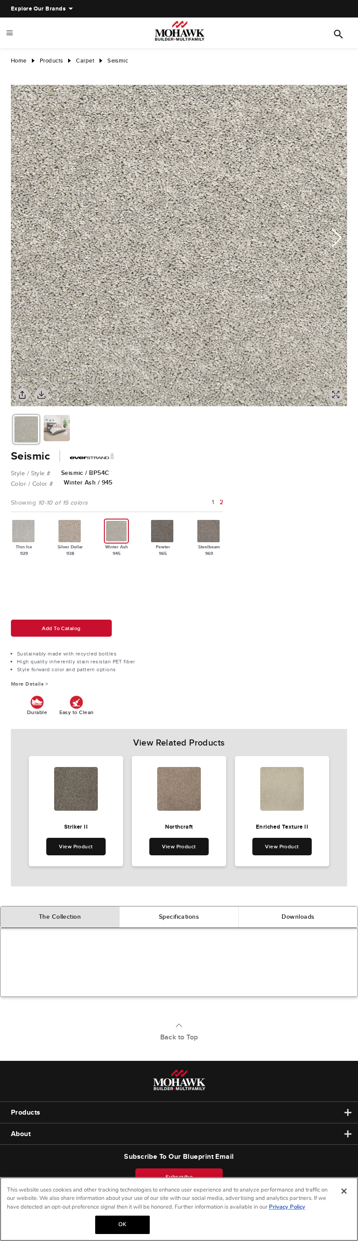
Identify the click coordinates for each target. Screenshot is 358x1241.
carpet (85, 60)
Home (19, 60)
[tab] (60, 916)
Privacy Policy (287, 1207)
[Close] (344, 1191)
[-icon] (17, 76)
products (51, 60)
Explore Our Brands (38, 8)
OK (122, 1224)
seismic (117, 60)
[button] (337, 238)
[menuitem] (38, 8)
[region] (179, 1209)
